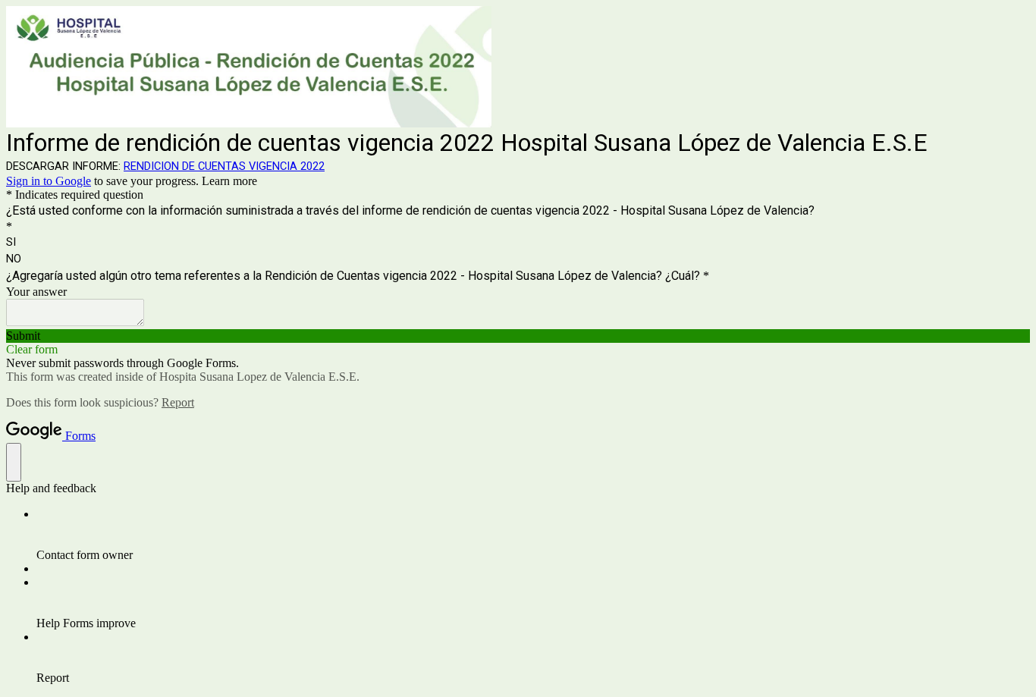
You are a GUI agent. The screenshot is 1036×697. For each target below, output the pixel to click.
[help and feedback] (13, 462)
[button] (518, 336)
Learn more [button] (229, 180)
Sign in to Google (48, 180)
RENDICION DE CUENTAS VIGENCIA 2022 (224, 166)
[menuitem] (533, 534)
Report (178, 402)
